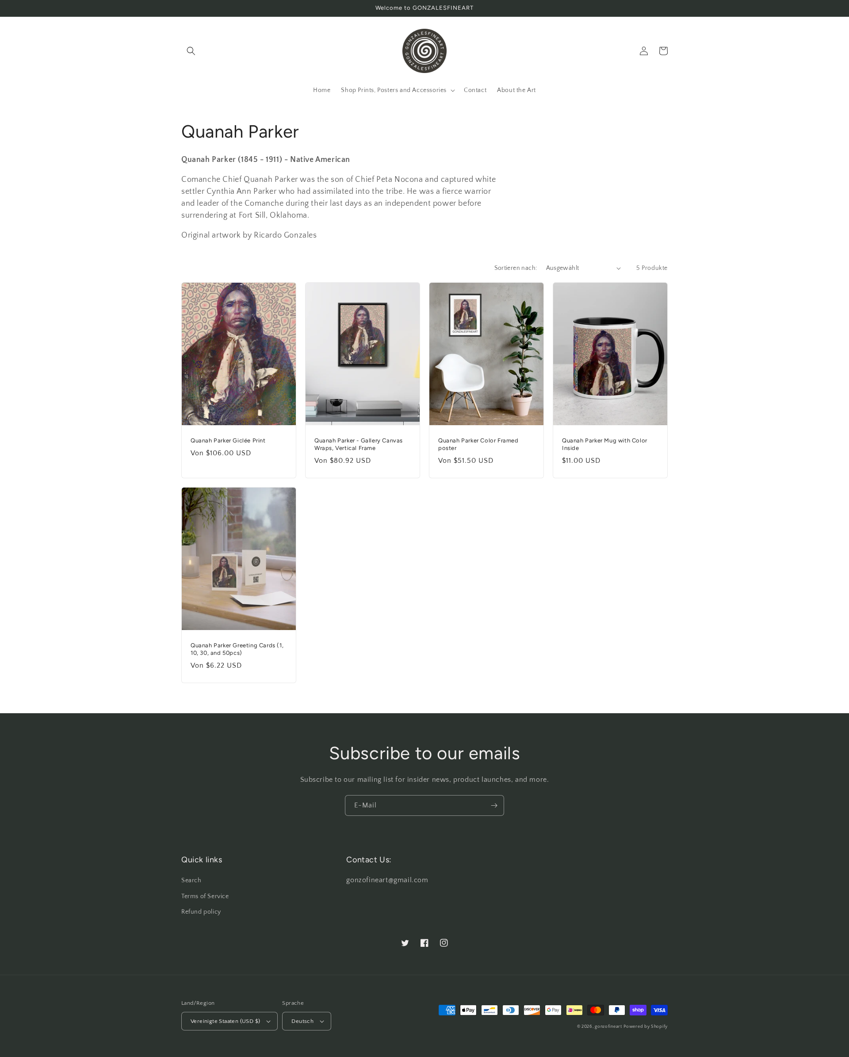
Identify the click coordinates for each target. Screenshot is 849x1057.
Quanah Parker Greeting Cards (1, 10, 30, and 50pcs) (237, 649)
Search (191, 880)
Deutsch (302, 1021)
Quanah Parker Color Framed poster (478, 444)
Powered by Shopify (645, 1026)
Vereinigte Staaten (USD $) (225, 1021)
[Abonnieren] (494, 805)
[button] (191, 51)
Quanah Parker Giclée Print (228, 440)
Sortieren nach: (515, 268)
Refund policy (201, 911)
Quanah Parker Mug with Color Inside (604, 444)
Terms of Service (205, 896)
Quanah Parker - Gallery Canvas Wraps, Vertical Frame (358, 444)
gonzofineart (608, 1026)
